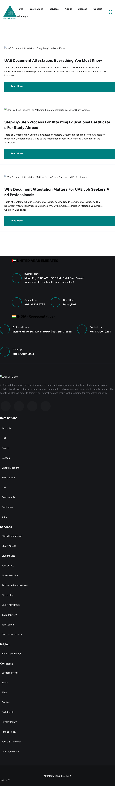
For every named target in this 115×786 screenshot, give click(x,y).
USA (4, 438)
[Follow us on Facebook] (6, 406)
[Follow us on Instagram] (19, 406)
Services (54, 8)
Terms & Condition (11, 741)
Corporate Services (12, 634)
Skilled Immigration (12, 536)
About (68, 8)
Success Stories (10, 672)
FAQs (4, 692)
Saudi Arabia (8, 497)
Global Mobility (10, 575)
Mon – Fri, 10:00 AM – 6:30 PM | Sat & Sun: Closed (54, 278)
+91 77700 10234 (100, 331)
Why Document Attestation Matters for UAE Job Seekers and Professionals (56, 192)
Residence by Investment (15, 585)
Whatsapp (22, 16)
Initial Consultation (11, 653)
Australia (6, 428)
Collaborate (8, 712)
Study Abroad (9, 545)
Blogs (5, 682)
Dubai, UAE (69, 304)
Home (20, 8)
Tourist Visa (8, 565)
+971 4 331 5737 (34, 304)
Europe (5, 448)
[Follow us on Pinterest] (46, 406)
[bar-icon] (110, 12)
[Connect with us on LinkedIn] (32, 406)
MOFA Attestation (11, 605)
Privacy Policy (9, 721)
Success (82, 8)
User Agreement (10, 751)
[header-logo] (10, 12)
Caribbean (7, 507)
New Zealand (9, 477)
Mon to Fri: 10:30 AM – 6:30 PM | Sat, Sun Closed (42, 331)
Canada (6, 457)
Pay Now (5, 779)
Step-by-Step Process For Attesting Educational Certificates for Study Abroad (57, 125)
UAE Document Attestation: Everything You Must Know (53, 60)
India (4, 517)
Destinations (36, 8)
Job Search (8, 624)
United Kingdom (10, 467)
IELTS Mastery (9, 614)
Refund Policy (9, 731)
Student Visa (8, 555)
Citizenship (7, 595)
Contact (97, 8)
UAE (4, 487)
